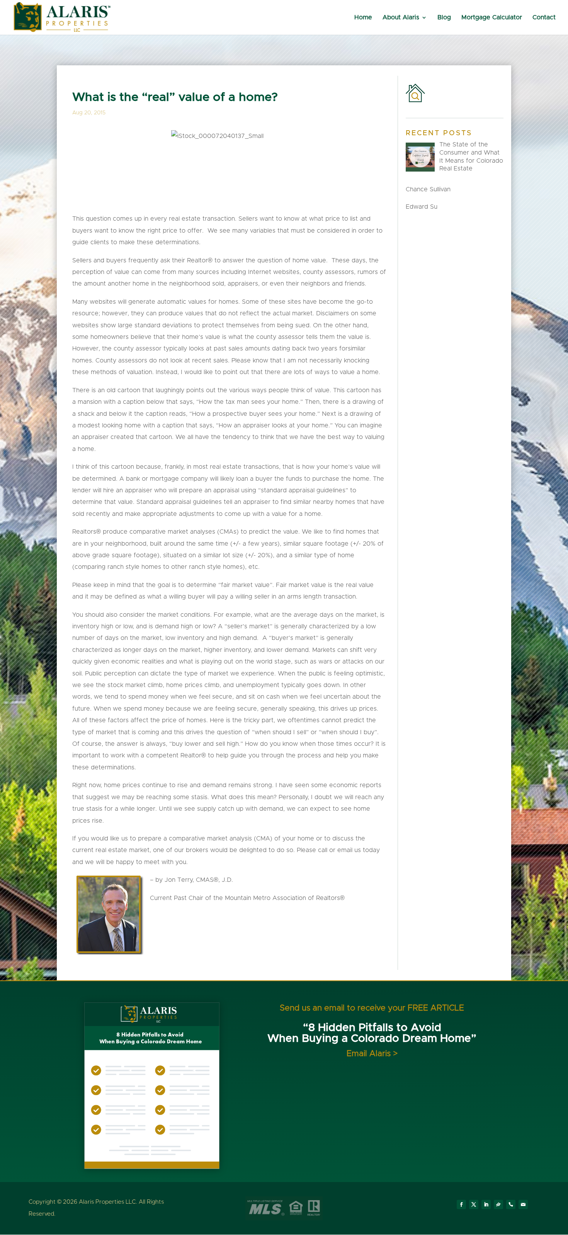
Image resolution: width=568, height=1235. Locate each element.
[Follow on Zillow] (498, 1204)
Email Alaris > (372, 1054)
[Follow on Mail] (523, 1204)
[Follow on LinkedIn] (486, 1204)
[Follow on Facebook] (461, 1204)
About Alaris (401, 17)
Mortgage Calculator (491, 17)
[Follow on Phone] (510, 1204)
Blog (444, 17)
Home (363, 17)
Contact (544, 17)
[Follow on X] (473, 1204)
